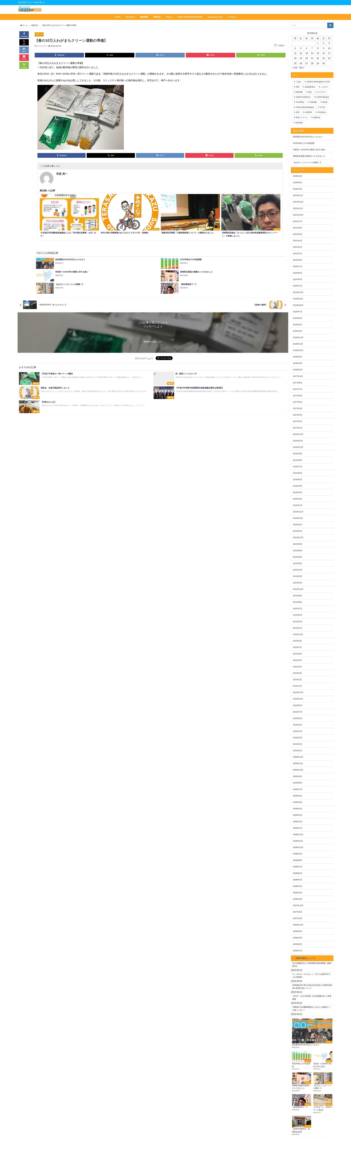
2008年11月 (298, 841)
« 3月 (295, 67)
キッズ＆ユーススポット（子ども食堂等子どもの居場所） (311, 975)
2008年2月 (297, 899)
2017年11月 (298, 376)
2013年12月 (298, 537)
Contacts (232, 17)
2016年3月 (297, 492)
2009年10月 (298, 770)
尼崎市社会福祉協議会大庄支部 (318, 82)
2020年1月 (297, 286)
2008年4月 (297, 886)
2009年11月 (298, 763)
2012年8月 (297, 602)
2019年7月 (297, 312)
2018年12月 (298, 337)
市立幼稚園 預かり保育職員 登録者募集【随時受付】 (312, 964)
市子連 (322, 107)
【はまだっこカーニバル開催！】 (307, 162)
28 (312, 63)
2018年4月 (297, 363)
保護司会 (316, 117)
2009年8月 (297, 783)
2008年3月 (297, 893)
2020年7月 (297, 266)
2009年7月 (297, 789)
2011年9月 (297, 641)
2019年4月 (297, 331)
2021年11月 (298, 208)
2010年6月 (297, 718)
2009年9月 (297, 776)
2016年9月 (297, 454)
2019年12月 (298, 292)
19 (301, 58)
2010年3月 (297, 738)
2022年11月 (298, 195)
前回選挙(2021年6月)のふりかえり (308, 137)
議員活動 (299, 92)
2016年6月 (297, 473)
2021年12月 (298, 202)
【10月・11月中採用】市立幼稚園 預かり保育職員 (311, 997)
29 (318, 63)
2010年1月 (297, 751)
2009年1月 (297, 828)
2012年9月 (297, 596)
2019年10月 (298, 305)
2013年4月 (297, 570)
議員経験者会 (310, 87)
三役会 (298, 82)
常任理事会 (300, 102)
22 (318, 58)
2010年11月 (298, 699)
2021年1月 (297, 253)
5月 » (301, 67)
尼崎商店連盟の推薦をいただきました (309, 156)
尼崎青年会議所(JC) (303, 97)
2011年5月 (297, 660)
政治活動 (299, 122)
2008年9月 (297, 854)
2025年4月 (297, 189)
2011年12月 (298, 634)
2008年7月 (297, 867)
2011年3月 (297, 673)
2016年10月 (298, 447)
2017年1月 (297, 428)
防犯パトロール (302, 117)
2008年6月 (297, 873)
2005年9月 (297, 944)
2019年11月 (298, 299)
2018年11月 (298, 344)
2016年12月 (298, 434)
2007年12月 (298, 905)
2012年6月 (297, 615)
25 (295, 63)
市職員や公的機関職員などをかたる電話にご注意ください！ (311, 1008)
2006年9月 (297, 931)
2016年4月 (297, 486)
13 (306, 53)
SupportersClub (215, 17)
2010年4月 (297, 731)
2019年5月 (297, 324)
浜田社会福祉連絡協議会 (305, 107)
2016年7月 (297, 467)
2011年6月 (297, 654)
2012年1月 (297, 628)
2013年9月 (297, 544)
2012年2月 (297, 621)
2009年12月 (298, 757)
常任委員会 (322, 112)
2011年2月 (297, 679)
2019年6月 (297, 318)
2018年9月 (297, 357)
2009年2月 (297, 822)
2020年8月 (297, 260)
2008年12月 (298, 834)
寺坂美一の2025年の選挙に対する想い (309, 150)
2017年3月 (297, 415)
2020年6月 (297, 273)
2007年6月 (297, 912)
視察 (297, 112)
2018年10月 (298, 350)
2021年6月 (297, 228)
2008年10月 (298, 847)
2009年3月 (297, 815)
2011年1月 (297, 686)
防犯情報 (308, 112)
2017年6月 (297, 396)
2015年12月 (298, 512)
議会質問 (144, 17)
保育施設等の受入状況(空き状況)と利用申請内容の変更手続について (312, 986)
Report (169, 17)
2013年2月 (297, 583)
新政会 (325, 102)
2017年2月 (297, 421)
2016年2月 (297, 499)
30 (323, 63)
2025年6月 (297, 176)
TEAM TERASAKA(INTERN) (190, 17)
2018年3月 (297, 370)
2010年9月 (297, 705)
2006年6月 (297, 938)
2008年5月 (297, 880)
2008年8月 (297, 860)
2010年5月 (297, 725)
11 (295, 53)
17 (329, 53)
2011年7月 (297, 647)
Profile (118, 17)
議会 (310, 92)
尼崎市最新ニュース (305, 958)
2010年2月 (297, 744)
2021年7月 (297, 221)
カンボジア (322, 92)
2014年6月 (297, 531)
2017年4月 (297, 408)
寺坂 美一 (281, 45)
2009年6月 (297, 796)
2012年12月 (298, 589)
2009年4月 (297, 809)
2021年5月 (297, 234)
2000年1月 (297, 951)
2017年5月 (297, 402)
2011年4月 (297, 667)
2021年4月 (297, 241)
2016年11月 (298, 441)
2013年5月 (297, 563)
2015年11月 (298, 518)
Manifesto (130, 17)
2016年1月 (297, 505)
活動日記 (157, 17)
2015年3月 (297, 525)
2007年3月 (297, 918)
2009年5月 (297, 802)
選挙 (297, 87)
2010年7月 (297, 712)
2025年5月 (297, 182)
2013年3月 (297, 576)
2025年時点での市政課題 (304, 143)
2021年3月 (297, 247)
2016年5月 (297, 479)
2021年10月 (298, 215)
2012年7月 (297, 608)
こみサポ (324, 87)
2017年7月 (297, 389)
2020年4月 (297, 279)
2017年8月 (297, 383)
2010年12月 (298, 692)
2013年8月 (297, 550)
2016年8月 (297, 460)
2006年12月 (298, 925)
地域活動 (313, 102)
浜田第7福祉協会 (323, 97)
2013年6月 (297, 557)
